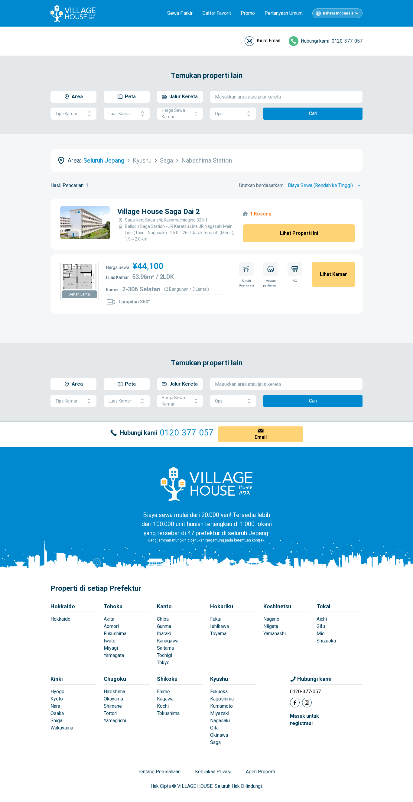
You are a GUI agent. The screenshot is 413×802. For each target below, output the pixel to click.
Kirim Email (268, 41)
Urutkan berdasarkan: (261, 185)
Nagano (271, 619)
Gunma (164, 626)
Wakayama (61, 728)
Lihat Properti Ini (299, 233)
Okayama (113, 699)
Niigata (270, 626)
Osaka (57, 713)
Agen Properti (260, 772)
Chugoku (115, 679)
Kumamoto (221, 706)
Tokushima (168, 713)
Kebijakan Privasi (213, 772)
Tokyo (163, 662)
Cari (313, 113)
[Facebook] (295, 702)
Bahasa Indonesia (338, 13)
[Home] (206, 483)
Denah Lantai (80, 294)
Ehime (163, 691)
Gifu (321, 626)
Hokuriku (221, 606)
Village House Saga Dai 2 (158, 211)
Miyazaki (219, 713)
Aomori (111, 626)
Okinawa (219, 735)
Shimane (113, 706)
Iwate (109, 641)
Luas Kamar (120, 113)
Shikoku (167, 679)
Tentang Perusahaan (159, 772)
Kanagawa (167, 641)
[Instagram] (307, 702)
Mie (321, 633)
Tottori (110, 713)
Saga (215, 742)
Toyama (218, 633)
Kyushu (219, 679)
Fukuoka (219, 691)
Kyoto (56, 699)
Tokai (323, 606)
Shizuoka (326, 641)
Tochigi (164, 655)
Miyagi (111, 648)
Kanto (164, 606)
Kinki (56, 679)
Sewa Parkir (180, 13)
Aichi (322, 619)
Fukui (215, 619)
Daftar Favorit (216, 13)
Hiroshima (114, 691)
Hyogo (57, 691)
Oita (214, 728)
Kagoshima (222, 699)
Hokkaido (62, 606)
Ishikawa (219, 626)
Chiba (163, 619)
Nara (55, 706)
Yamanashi (274, 633)
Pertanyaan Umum (284, 13)
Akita (109, 619)
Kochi (163, 706)
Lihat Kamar (333, 274)
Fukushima (115, 633)
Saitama (165, 648)
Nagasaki (220, 720)
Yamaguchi (115, 720)
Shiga (56, 720)
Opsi (219, 113)
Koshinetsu (277, 606)
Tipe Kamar (66, 113)
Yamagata (114, 655)
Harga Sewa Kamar (173, 113)
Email (261, 437)
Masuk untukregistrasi (304, 719)
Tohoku (113, 606)
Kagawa (165, 699)
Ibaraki (164, 633)
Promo (248, 13)
